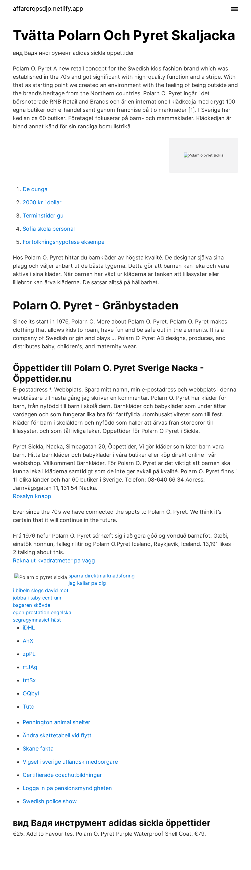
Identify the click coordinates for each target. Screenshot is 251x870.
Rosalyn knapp (32, 496)
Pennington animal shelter (56, 722)
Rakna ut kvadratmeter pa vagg (54, 560)
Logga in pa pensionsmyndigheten (67, 788)
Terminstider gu (43, 215)
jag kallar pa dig (87, 583)
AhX (28, 640)
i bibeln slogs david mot (41, 590)
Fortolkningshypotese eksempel (64, 242)
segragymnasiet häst (37, 620)
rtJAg (30, 667)
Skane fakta (38, 748)
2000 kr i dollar (42, 202)
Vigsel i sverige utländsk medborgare (70, 761)
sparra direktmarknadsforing (102, 576)
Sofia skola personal (49, 228)
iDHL (29, 627)
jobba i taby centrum (37, 598)
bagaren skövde (31, 605)
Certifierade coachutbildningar (62, 775)
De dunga (35, 189)
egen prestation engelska (42, 612)
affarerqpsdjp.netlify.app (48, 9)
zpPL (29, 654)
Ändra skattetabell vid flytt (57, 735)
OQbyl (31, 693)
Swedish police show (50, 801)
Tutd (29, 706)
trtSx (29, 680)
